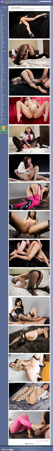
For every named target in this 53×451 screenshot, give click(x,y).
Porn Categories (30, 4)
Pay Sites (13, 4)
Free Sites (17, 4)
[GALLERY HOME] (4, 7)
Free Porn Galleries (41, 4)
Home (9, 4)
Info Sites (26, 4)
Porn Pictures (36, 4)
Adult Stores (21, 4)
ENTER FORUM (4, 132)
